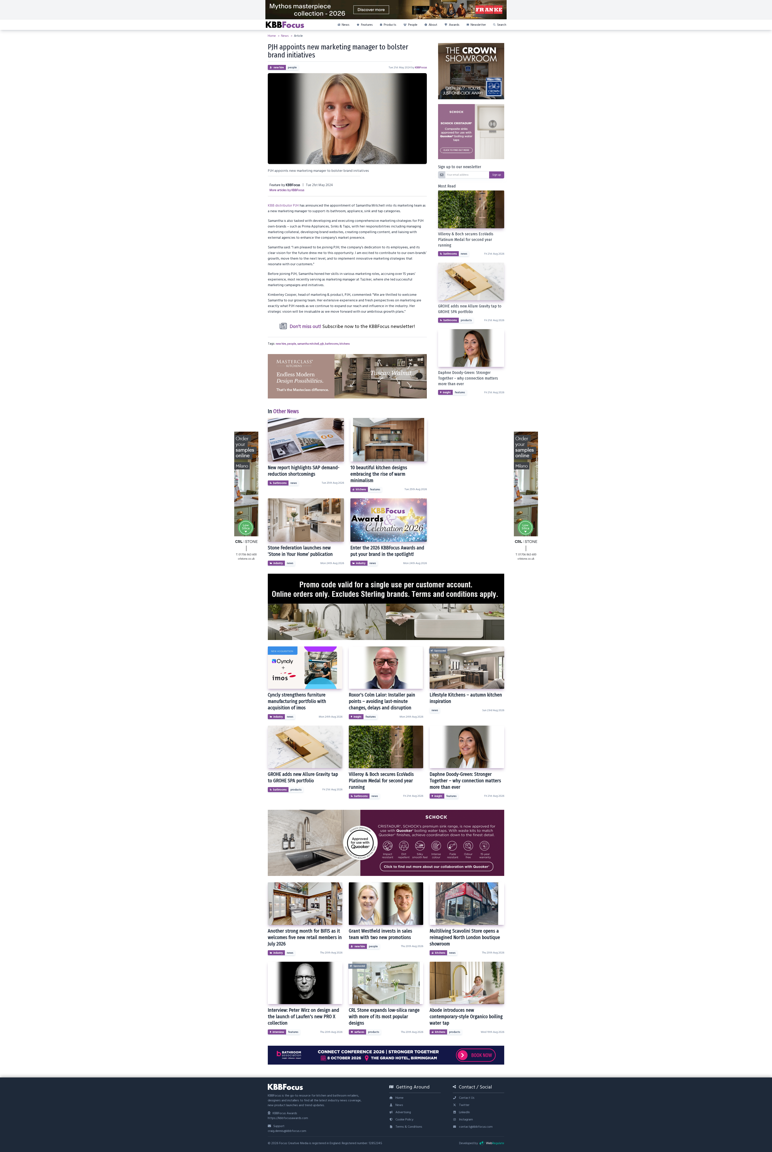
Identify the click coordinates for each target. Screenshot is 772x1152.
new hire (279, 68)
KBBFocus (421, 68)
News (285, 36)
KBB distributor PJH (283, 205)
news (294, 483)
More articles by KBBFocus (286, 190)
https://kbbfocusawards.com (288, 1118)
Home (272, 36)
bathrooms (331, 344)
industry (278, 563)
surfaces (359, 1032)
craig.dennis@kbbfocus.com (287, 1131)
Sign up (496, 175)
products (466, 320)
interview (278, 1032)
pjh (322, 344)
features (375, 489)
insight (447, 392)
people (292, 68)
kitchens (345, 344)
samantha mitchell (308, 344)
